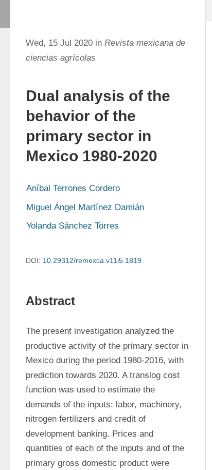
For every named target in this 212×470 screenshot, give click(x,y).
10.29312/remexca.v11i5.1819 (92, 260)
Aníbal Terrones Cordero (73, 188)
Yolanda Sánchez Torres (72, 226)
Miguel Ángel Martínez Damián (85, 207)
